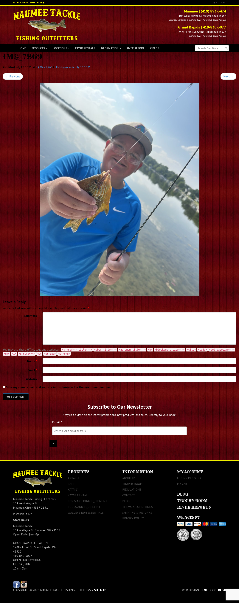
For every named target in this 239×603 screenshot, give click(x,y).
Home (22, 48)
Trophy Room (132, 484)
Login (214, 2)
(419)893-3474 (22, 514)
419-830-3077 (214, 27)
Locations (60, 48)
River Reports (194, 507)
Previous (13, 76)
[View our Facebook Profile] (16, 584)
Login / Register (189, 478)
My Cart (183, 484)
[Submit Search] (226, 48)
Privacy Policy (133, 518)
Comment (30, 315)
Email (32, 370)
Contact (128, 495)
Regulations (131, 489)
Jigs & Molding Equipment (87, 501)
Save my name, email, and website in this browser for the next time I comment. (60, 387)
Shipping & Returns (137, 512)
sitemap (100, 590)
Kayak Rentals (85, 48)
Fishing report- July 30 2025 (73, 67)
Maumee (191, 11)
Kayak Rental (78, 495)
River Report (135, 48)
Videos (154, 48)
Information (109, 48)
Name (32, 361)
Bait (71, 484)
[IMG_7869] (119, 189)
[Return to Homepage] (46, 24)
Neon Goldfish (215, 590)
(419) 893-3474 (213, 11)
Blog (126, 501)
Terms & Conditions (137, 507)
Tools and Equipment (84, 507)
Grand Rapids (189, 27)
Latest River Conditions (27, 2)
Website (31, 379)
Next (228, 76)
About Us (129, 478)
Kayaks (73, 489)
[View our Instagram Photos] (23, 584)
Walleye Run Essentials (86, 512)
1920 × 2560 (44, 67)
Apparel (74, 478)
